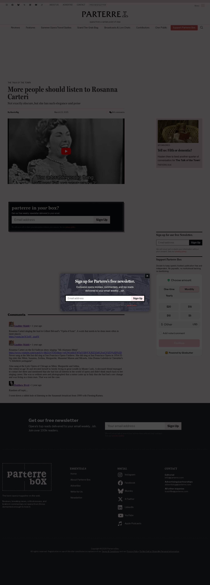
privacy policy (132, 305)
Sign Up (137, 298)
